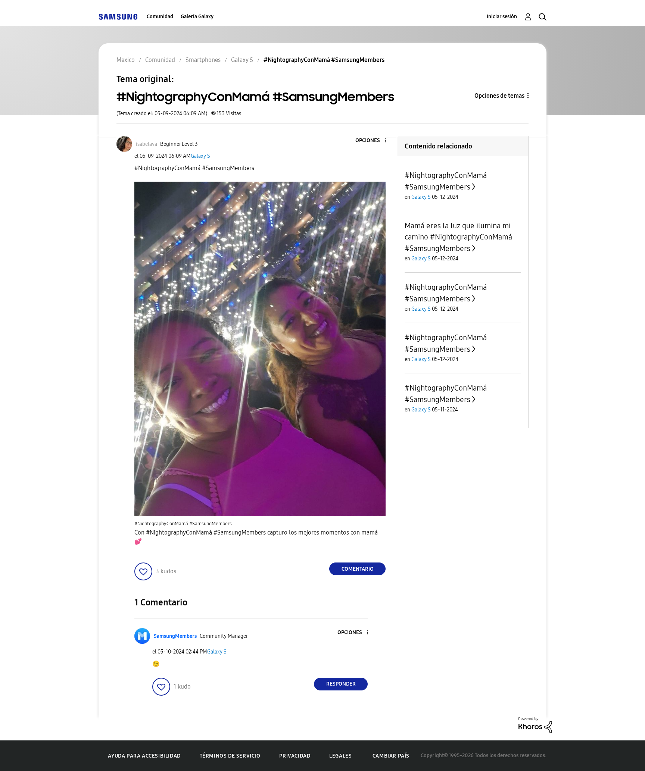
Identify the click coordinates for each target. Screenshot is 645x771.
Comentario (358, 569)
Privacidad (294, 756)
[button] (373, 140)
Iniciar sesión (502, 16)
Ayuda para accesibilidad (144, 756)
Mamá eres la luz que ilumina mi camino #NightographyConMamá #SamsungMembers (458, 237)
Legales (340, 756)
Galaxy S (200, 156)
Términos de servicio (230, 756)
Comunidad (160, 16)
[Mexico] (118, 16)
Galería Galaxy (197, 16)
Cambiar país (391, 756)
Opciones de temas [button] (499, 95)
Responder (341, 684)
